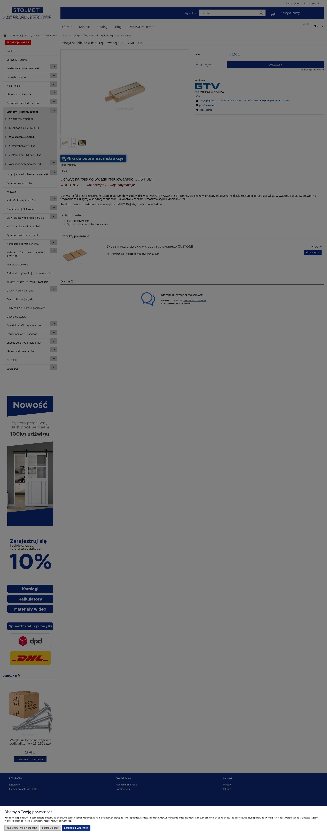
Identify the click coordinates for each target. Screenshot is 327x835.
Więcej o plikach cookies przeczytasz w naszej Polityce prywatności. (38, 820)
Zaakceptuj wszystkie (76, 827)
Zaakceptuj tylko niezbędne (22, 827)
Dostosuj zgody (50, 827)
